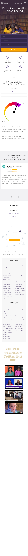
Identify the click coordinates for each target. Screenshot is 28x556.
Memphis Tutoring (7, 292)
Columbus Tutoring (7, 294)
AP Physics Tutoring (7, 319)
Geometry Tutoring (7, 326)
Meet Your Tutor (14, 216)
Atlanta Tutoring (6, 271)
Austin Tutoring (6, 286)
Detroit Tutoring (18, 286)
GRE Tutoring (17, 321)
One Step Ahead (14, 91)
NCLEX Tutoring (6, 338)
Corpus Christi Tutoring (20, 281)
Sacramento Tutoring (19, 294)
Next (18, 197)
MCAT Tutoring (6, 336)
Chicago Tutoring (6, 275)
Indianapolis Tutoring (7, 298)
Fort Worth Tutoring (7, 265)
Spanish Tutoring (18, 314)
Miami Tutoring (18, 279)
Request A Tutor (14, 210)
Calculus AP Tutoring (19, 319)
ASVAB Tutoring (18, 324)
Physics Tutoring (6, 324)
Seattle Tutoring (18, 275)
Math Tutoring (6, 306)
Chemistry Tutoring (19, 309)
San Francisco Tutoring (8, 296)
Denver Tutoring (6, 290)
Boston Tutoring (6, 279)
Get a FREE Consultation (14, 213)
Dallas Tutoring (6, 273)
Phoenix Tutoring (6, 277)
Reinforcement (14, 95)
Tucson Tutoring (18, 284)
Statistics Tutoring (18, 328)
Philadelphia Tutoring (19, 277)
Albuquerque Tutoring (19, 269)
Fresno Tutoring (6, 284)
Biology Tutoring (6, 313)
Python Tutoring (18, 326)
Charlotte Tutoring (19, 265)
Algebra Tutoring (6, 317)
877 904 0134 (18, 3)
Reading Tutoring (6, 315)
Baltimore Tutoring (7, 269)
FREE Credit (14, 220)
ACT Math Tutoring (19, 317)
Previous (11, 197)
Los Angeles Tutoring (7, 267)
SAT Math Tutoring (7, 330)
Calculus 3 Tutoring (19, 330)
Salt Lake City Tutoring (19, 290)
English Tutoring (6, 311)
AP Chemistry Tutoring (8, 328)
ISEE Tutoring (6, 309)
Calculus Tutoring (18, 306)
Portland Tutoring (18, 292)
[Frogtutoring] (4, 3)
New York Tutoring (7, 288)
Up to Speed (14, 88)
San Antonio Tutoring (19, 288)
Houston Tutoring (18, 267)
